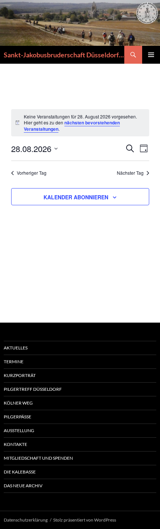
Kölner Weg (18, 403)
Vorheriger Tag (32, 173)
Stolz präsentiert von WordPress (84, 520)
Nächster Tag (130, 173)
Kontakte (15, 444)
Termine (13, 361)
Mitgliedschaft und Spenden (38, 458)
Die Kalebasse (20, 472)
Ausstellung (19, 430)
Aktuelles (16, 348)
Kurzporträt (20, 375)
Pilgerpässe (17, 416)
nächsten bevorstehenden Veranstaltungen (72, 125)
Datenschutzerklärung (26, 520)
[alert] (80, 123)
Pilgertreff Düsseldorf (33, 389)
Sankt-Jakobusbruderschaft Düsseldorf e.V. (64, 55)
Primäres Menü (151, 55)
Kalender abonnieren (76, 197)
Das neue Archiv (23, 485)
